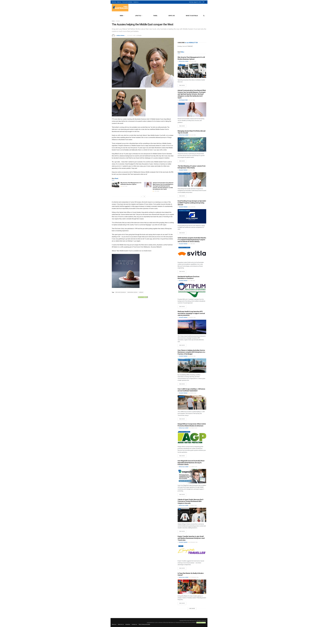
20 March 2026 (193, 428)
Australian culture (132, 292)
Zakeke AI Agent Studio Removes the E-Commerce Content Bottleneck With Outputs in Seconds (191, 501)
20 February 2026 (193, 542)
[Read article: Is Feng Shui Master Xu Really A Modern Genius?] (192, 587)
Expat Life (172, 15)
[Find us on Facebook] (203, 2)
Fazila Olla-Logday (183, 61)
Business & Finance (184, 173)
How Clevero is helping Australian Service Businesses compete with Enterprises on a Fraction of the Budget (191, 352)
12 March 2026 (193, 466)
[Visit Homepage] (120, 8)
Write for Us (121, 624)
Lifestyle (138, 15)
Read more (182, 85)
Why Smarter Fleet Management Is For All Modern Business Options (191, 58)
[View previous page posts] (141, 196)
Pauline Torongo (183, 170)
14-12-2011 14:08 (131, 35)
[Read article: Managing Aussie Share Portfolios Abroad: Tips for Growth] (192, 144)
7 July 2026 (156, 191)
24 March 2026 (192, 393)
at (179, 138)
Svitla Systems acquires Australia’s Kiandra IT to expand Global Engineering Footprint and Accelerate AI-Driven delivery (192, 239)
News (121, 15)
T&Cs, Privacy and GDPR (144, 624)
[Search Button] (203, 15)
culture (141, 292)
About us (119, 2)
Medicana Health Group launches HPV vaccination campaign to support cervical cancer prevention (191, 313)
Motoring (182, 65)
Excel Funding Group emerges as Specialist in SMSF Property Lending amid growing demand (192, 202)
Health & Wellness (184, 321)
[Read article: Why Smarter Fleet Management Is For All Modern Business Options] (115, 184)
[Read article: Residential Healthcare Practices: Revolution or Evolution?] (192, 290)
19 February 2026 (194, 577)
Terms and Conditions (127, 2)
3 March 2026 (193, 505)
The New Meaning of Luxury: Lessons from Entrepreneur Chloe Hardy (192, 167)
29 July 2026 (124, 186)
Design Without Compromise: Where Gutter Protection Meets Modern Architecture (192, 425)
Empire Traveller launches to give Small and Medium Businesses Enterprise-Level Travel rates (191, 538)
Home (113, 21)
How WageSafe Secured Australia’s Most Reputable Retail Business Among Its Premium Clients (191, 462)
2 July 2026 (193, 135)
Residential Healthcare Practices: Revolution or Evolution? (189, 277)
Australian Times (183, 100)
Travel (155, 15)
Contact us (135, 2)
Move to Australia (192, 15)
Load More (192, 608)
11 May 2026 (192, 243)
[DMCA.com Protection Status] (143, 297)
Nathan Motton (120, 35)
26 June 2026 (192, 206)
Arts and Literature (121, 292)
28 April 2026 (192, 317)
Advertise (114, 2)
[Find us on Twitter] (205, 2)
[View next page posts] (144, 196)
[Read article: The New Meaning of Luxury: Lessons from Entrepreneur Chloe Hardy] (192, 179)
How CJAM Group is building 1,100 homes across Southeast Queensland (191, 390)
